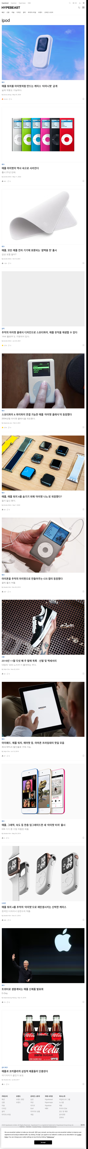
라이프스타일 (32, 12)
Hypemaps (49, 1102)
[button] (49, 99)
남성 (31, 1099)
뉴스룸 (61, 1102)
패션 (3, 12)
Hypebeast (49, 1099)
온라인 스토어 (49, 12)
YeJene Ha (7, 1080)
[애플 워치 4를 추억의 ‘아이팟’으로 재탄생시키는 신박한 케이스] (43, 873)
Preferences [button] (50, 1137)
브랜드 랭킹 (20, 1099)
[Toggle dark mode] (79, 7)
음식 (3, 1067)
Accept (43, 1142)
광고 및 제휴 (63, 1111)
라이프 (32, 1105)
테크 (3, 82)
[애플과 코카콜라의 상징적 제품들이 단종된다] (43, 1037)
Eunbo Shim (7, 177)
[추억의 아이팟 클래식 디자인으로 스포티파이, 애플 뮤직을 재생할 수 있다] (43, 298)
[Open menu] (83, 7)
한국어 (83, 1125)
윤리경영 (62, 1114)
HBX (46, 1108)
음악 (24, 12)
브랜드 (40, 12)
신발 (8, 12)
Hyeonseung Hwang (10, 998)
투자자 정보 (63, 1108)
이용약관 (22, 1127)
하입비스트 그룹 (64, 1099)
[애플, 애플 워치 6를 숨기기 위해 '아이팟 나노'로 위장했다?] (43, 463)
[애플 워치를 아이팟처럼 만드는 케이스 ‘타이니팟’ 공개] (43, 52)
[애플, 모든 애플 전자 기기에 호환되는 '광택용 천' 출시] (43, 216)
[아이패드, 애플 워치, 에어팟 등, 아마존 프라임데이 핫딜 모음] (43, 709)
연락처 (61, 1117)
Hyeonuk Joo (8, 423)
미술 (13, 12)
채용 (60, 1105)
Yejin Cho (7, 669)
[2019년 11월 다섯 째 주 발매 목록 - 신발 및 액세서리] (43, 627)
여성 (31, 1102)
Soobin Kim (7, 587)
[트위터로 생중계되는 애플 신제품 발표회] (43, 955)
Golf (31, 1108)
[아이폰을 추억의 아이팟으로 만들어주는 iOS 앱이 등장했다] (43, 545)
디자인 (19, 12)
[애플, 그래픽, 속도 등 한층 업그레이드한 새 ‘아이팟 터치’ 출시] (43, 791)
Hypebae (48, 1105)
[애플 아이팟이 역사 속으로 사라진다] (43, 134)
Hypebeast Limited (11, 1125)
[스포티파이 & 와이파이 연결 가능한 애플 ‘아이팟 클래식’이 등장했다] (43, 381)
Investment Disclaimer (49, 1127)
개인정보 (28, 1127)
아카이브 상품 (35, 1111)
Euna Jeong (7, 94)
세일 (31, 1114)
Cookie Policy (37, 1127)
